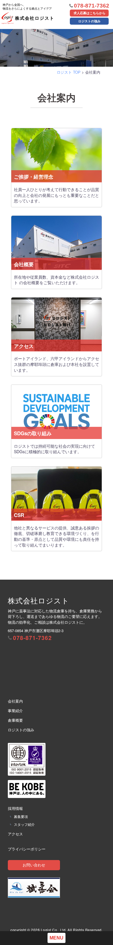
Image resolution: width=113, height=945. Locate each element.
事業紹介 (15, 710)
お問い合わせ (34, 865)
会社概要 (24, 264)
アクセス (24, 346)
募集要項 (21, 816)
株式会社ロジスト (28, 6)
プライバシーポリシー (26, 849)
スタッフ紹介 (24, 824)
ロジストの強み (89, 21)
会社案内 (15, 701)
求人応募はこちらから (89, 13)
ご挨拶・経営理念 (33, 176)
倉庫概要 (15, 720)
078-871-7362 (91, 6)
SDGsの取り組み (33, 433)
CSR (19, 515)
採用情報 (15, 808)
